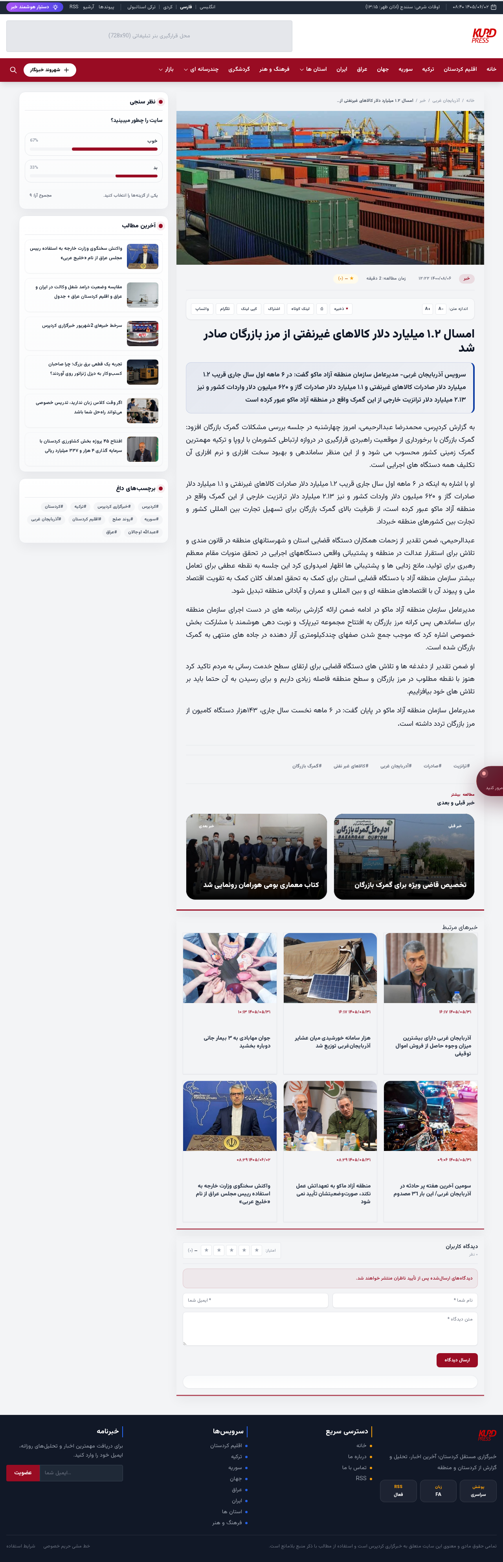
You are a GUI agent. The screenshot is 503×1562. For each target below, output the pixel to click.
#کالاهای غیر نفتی (351, 766)
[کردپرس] (484, 36)
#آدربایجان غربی (396, 766)
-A (441, 309)
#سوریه (151, 519)
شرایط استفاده (20, 1546)
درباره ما (357, 1457)
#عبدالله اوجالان (143, 532)
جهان (236, 1479)
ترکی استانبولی (141, 7)
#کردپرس (150, 506)
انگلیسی (207, 7)
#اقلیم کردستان (86, 519)
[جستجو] (13, 70)
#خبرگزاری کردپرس (114, 506)
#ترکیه (80, 506)
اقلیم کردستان (226, 1446)
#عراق (111, 532)
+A (427, 309)
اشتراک (274, 309)
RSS (74, 7)
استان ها (232, 1512)
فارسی (186, 7)
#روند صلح (122, 519)
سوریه (235, 1468)
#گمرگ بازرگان (307, 766)
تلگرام (225, 309)
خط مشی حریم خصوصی (66, 1546)
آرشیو (88, 7)
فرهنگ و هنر (227, 1523)
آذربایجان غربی (446, 101)
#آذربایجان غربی (46, 519)
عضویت (23, 1473)
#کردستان (54, 506)
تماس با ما (354, 1468)
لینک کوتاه (300, 309)
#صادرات (433, 766)
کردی (168, 7)
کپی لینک (249, 309)
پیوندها (106, 7)
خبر (423, 101)
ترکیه (236, 1457)
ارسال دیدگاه (457, 1360)
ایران (237, 1501)
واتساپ (202, 309)
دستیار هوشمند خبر (30, 7)
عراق (237, 1490)
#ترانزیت (461, 766)
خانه (491, 69)
